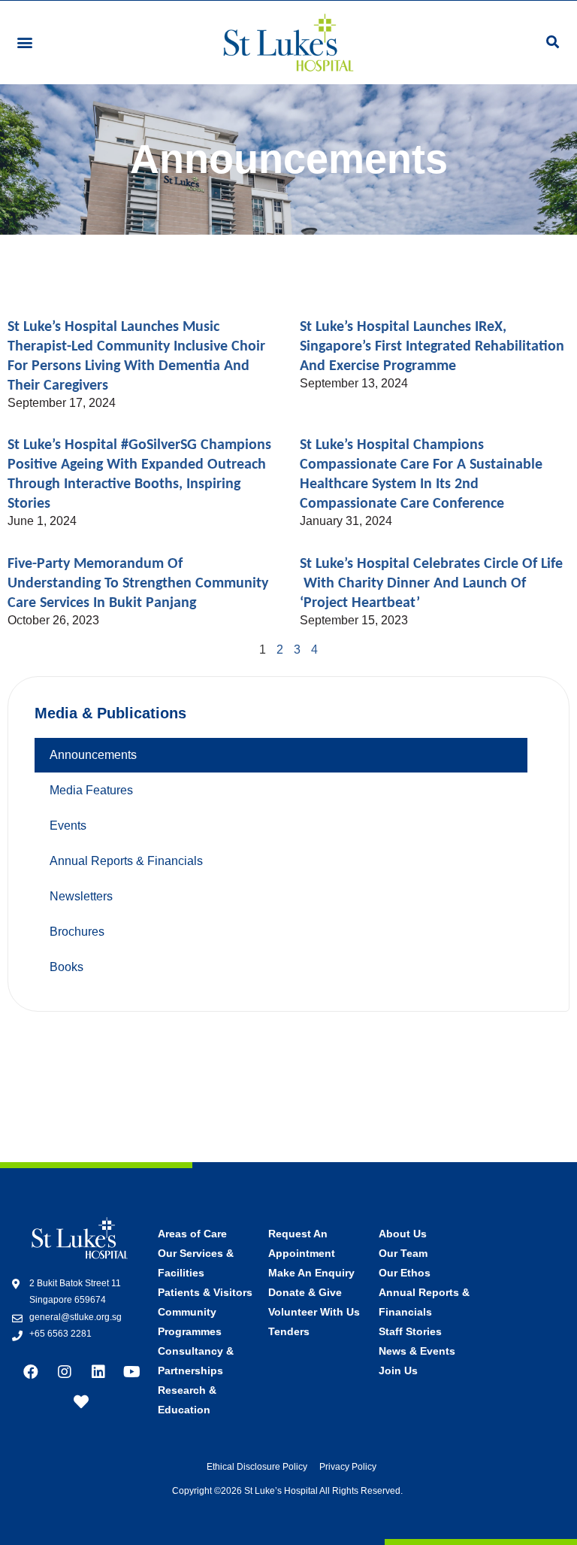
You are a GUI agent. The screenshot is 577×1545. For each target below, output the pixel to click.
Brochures (77, 931)
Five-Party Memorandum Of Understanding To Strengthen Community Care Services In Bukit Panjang (138, 584)
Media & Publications (110, 713)
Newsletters (81, 896)
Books (66, 967)
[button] (24, 42)
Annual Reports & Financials (126, 860)
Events (68, 825)
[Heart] (81, 1402)
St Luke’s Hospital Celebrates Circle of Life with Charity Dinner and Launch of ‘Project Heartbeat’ (431, 584)
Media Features (91, 790)
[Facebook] (31, 1372)
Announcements (93, 754)
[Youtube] (132, 1372)
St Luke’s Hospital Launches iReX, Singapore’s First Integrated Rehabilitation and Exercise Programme (432, 347)
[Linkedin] (98, 1372)
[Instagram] (65, 1372)
